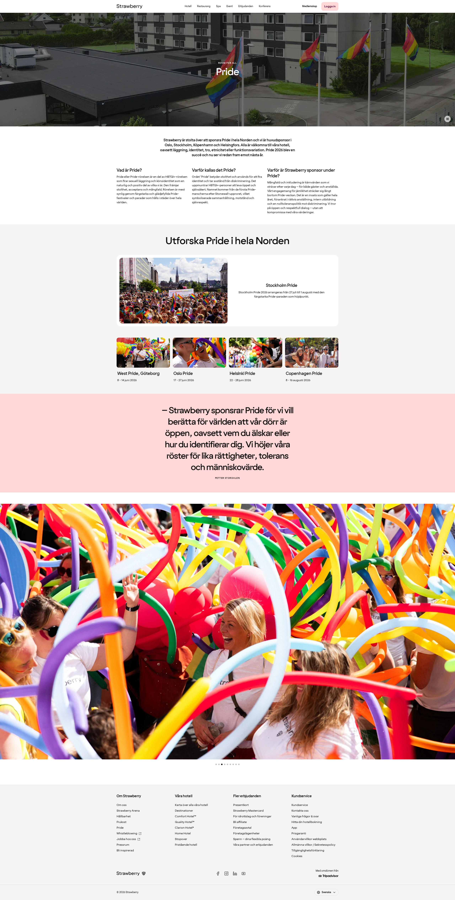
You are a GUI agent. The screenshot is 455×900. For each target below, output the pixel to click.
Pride (120, 828)
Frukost (121, 822)
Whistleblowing (127, 833)
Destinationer (184, 811)
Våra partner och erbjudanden (253, 845)
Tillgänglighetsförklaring (307, 850)
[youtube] (243, 873)
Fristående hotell (186, 845)
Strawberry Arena (128, 811)
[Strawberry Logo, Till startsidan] (129, 6)
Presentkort (241, 805)
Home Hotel (183, 833)
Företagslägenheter (246, 833)
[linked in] (235, 873)
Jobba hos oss (126, 839)
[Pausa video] (447, 119)
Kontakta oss (300, 811)
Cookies (296, 856)
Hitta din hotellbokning (306, 822)
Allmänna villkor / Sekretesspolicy (313, 845)
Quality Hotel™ (184, 822)
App (294, 828)
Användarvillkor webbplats (308, 839)
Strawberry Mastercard (248, 811)
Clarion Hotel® (184, 828)
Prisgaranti (298, 833)
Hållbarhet (124, 816)
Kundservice (299, 805)
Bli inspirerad (125, 850)
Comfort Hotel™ (185, 816)
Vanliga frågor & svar (305, 816)
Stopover (181, 839)
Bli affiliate (240, 822)
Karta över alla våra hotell (191, 805)
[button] (216, 764)
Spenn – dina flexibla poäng (251, 839)
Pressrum (123, 845)
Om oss (122, 805)
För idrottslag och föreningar (252, 816)
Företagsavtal (242, 828)
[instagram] (226, 873)
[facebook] (218, 873)
